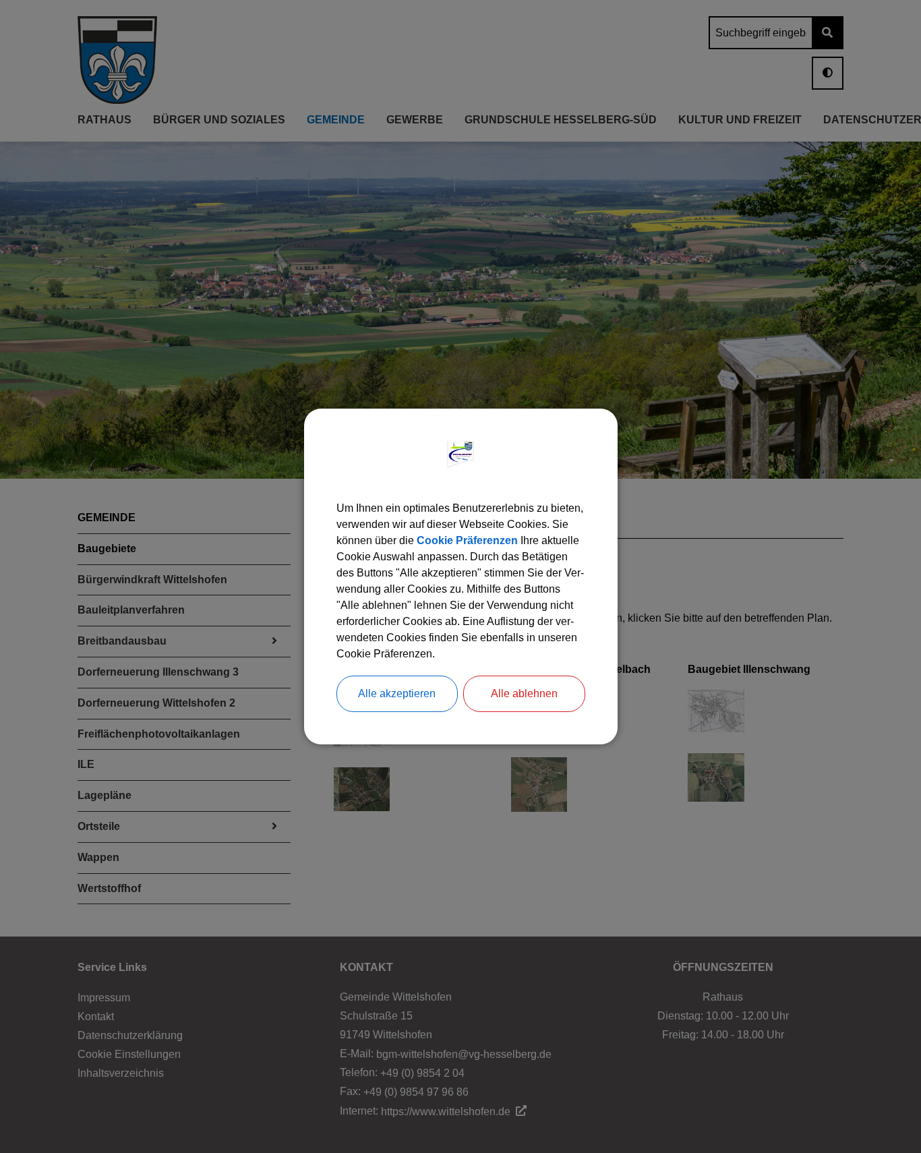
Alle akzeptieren (397, 693)
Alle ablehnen (524, 693)
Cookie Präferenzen (467, 540)
